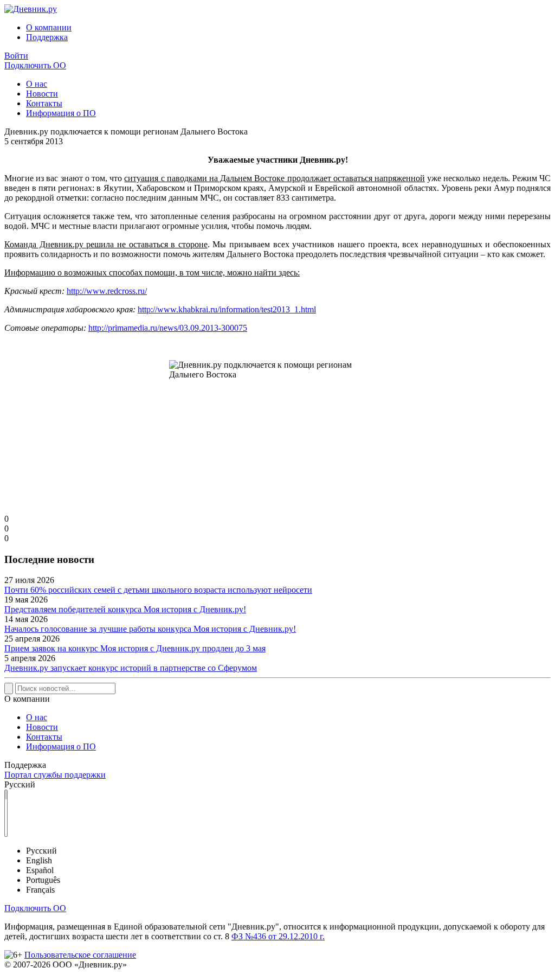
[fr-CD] (6, 831)
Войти (16, 55)
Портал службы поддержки (55, 774)
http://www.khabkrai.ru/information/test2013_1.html (227, 309)
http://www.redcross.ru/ (107, 291)
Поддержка (47, 37)
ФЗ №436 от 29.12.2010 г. (278, 936)
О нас (36, 83)
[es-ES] (6, 813)
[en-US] (6, 804)
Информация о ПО (61, 113)
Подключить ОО (35, 65)
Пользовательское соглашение (80, 954)
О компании (49, 27)
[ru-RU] (6, 794)
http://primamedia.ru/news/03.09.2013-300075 (167, 327)
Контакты (44, 103)
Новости (42, 93)
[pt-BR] (6, 822)
